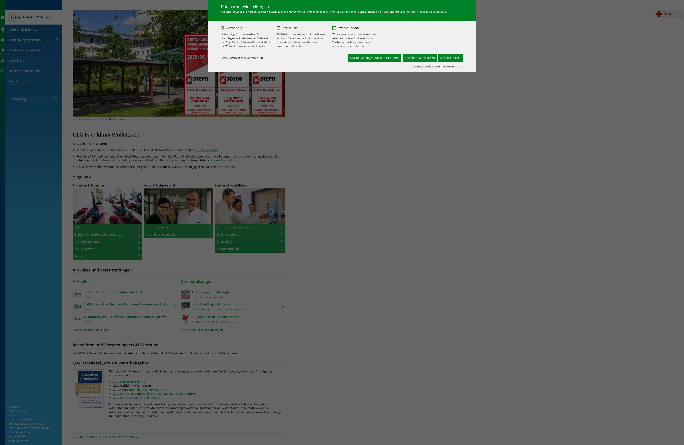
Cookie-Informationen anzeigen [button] (240, 58)
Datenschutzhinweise (427, 66)
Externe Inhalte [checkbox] (348, 28)
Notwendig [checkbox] (234, 28)
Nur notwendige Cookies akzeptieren (375, 58)
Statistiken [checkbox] (289, 28)
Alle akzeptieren (450, 58)
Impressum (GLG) (453, 66)
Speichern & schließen (420, 58)
